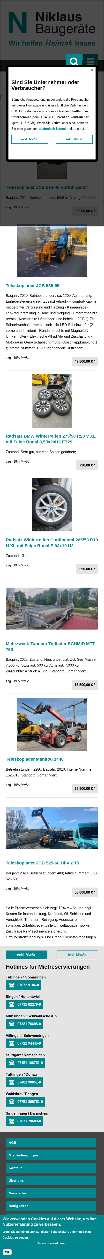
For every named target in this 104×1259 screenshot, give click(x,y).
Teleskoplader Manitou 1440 (35, 759)
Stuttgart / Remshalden (25, 1055)
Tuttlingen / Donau (21, 1074)
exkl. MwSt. (26, 955)
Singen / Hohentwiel (23, 997)
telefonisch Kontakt (53, 129)
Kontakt (15, 1168)
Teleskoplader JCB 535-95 (32, 285)
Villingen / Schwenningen (27, 1035)
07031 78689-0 (29, 1121)
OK (7, 1252)
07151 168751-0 (30, 1063)
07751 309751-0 (30, 1102)
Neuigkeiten (19, 1206)
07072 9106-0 (28, 985)
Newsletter (17, 1193)
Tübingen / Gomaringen (26, 977)
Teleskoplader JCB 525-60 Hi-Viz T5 (42, 863)
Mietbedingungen (23, 1155)
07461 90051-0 (29, 1082)
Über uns (16, 1180)
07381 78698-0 (29, 1024)
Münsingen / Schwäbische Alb (31, 1016)
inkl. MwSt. (77, 955)
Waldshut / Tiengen (22, 1094)
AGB (12, 1143)
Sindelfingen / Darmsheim (27, 1113)
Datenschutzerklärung (52, 1243)
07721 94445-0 (29, 1043)
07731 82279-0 (29, 1004)
